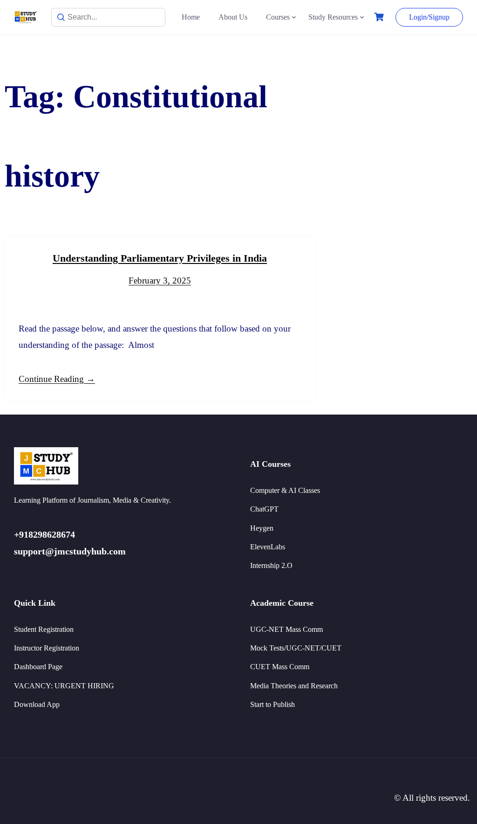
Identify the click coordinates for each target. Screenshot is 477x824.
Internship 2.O (271, 565)
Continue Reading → (57, 379)
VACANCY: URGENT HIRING (64, 686)
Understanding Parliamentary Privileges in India (160, 258)
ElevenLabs (267, 547)
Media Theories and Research (294, 686)
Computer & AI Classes (285, 490)
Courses (278, 17)
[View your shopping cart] (380, 17)
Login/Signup (429, 17)
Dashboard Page (38, 667)
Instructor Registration (46, 648)
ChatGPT (264, 509)
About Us (232, 17)
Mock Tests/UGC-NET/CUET (295, 648)
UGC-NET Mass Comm (286, 629)
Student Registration (44, 629)
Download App (37, 704)
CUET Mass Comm (279, 667)
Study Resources (333, 17)
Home (191, 17)
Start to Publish (272, 704)
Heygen (261, 528)
